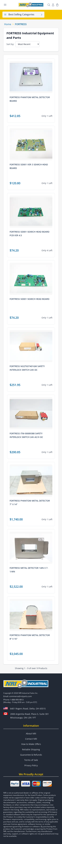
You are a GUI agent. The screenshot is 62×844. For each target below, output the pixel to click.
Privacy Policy (31, 765)
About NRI (31, 733)
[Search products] (48, 4)
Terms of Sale (31, 760)
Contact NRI (31, 738)
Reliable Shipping (31, 749)
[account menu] (53, 4)
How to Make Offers (31, 744)
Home (7, 24)
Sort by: (10, 44)
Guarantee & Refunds (31, 754)
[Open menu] (5, 5)
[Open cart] (57, 4)
